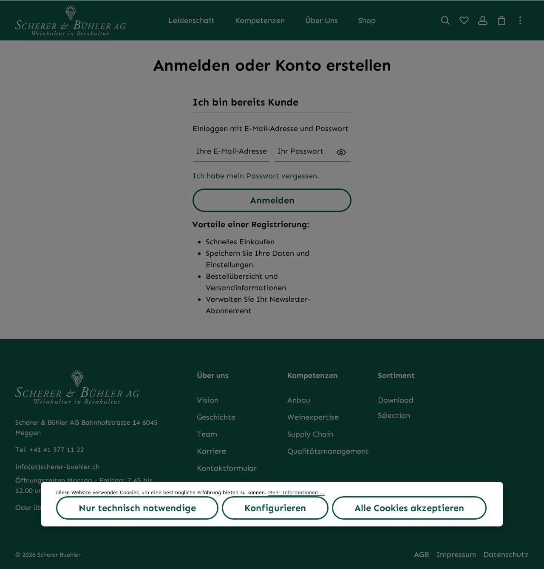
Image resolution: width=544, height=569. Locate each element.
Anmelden (272, 200)
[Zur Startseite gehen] (70, 20)
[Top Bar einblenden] (520, 20)
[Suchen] (445, 20)
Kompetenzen (312, 375)
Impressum (456, 554)
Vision (207, 400)
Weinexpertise (313, 417)
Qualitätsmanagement (328, 451)
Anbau (298, 400)
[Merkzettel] (464, 20)
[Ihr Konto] (482, 20)
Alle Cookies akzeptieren (409, 508)
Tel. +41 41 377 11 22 (49, 450)
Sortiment (396, 375)
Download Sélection (396, 407)
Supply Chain (310, 434)
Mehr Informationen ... (296, 492)
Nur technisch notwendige (137, 508)
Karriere (211, 451)
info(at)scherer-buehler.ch (57, 467)
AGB (421, 554)
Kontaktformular (227, 468)
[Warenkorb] (501, 20)
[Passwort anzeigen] (341, 152)
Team (207, 434)
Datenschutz (506, 554)
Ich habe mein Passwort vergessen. (256, 175)
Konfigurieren (275, 508)
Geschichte (216, 417)
